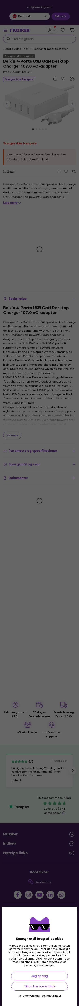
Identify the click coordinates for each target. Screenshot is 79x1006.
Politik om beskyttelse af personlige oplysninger (45, 963)
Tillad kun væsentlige (39, 986)
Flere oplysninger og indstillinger (39, 996)
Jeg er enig (39, 976)
